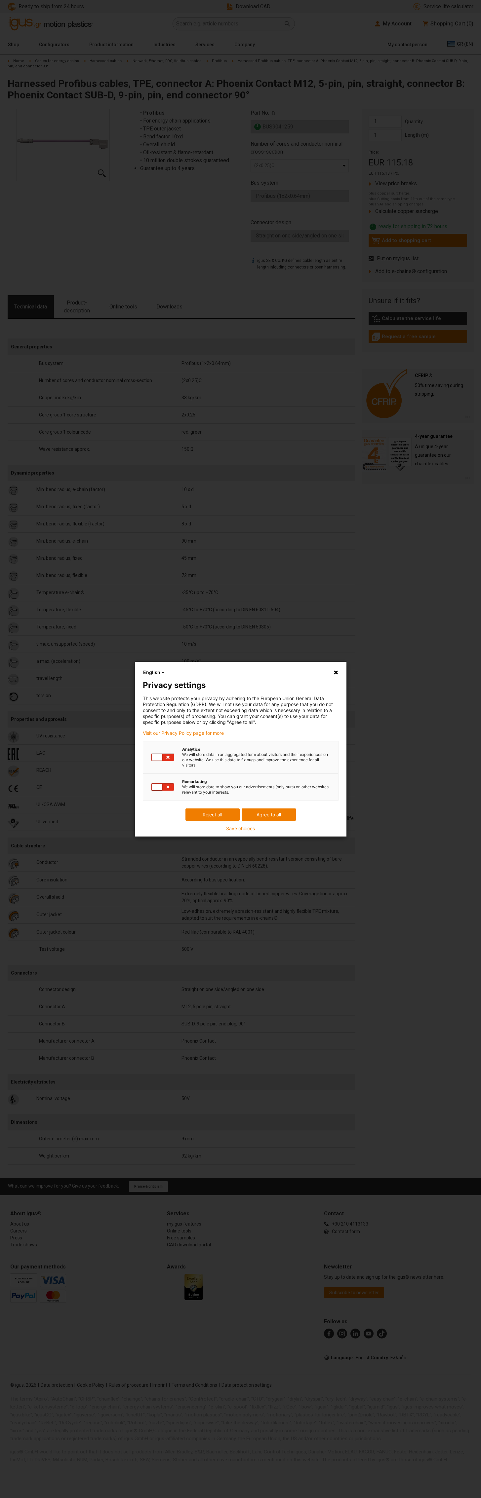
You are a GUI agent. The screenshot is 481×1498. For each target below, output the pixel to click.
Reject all (212, 814)
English (151, 672)
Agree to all (269, 814)
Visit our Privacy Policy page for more (183, 733)
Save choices (240, 828)
